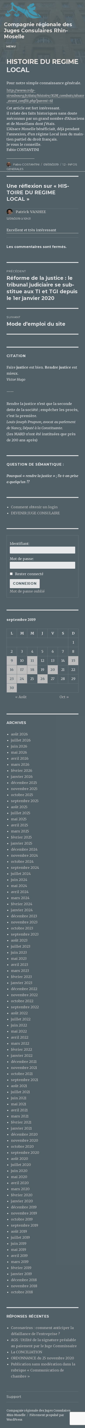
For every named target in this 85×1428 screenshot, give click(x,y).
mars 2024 (20, 898)
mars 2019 (20, 1262)
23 (12, 679)
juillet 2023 (20, 946)
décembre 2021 (24, 1061)
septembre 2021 (24, 1080)
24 (22, 679)
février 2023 (21, 977)
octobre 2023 (22, 928)
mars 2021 (20, 1116)
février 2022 (21, 1049)
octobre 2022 (22, 1001)
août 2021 (19, 1086)
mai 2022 (19, 1031)
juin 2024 (19, 880)
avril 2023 (19, 964)
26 (42, 679)
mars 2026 (20, 764)
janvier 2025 (21, 843)
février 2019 (21, 1268)
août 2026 (19, 734)
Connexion (25, 583)
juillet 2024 (21, 873)
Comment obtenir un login (34, 507)
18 (32, 669)
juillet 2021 (20, 1092)
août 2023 (19, 940)
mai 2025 (19, 819)
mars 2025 (20, 831)
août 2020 (19, 1158)
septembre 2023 (25, 934)
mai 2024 (19, 886)
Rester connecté (29, 574)
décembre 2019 (24, 1207)
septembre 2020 (25, 1152)
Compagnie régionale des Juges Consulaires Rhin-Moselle (38, 30)
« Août (21, 697)
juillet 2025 (20, 813)
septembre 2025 (25, 801)
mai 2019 (18, 1249)
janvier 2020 (22, 1201)
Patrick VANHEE (31, 212)
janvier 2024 (22, 910)
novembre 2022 (24, 995)
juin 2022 (19, 1025)
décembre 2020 (24, 1134)
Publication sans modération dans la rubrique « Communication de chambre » (43, 1370)
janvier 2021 (21, 1128)
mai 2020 (19, 1177)
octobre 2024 (22, 861)
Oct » (64, 697)
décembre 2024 (24, 849)
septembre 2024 (25, 867)
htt (45, 95)
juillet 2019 (20, 1237)
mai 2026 (19, 752)
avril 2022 (19, 1037)
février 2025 (21, 837)
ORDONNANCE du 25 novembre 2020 (42, 1358)
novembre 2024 (24, 855)
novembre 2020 (24, 1140)
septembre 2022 (25, 1007)
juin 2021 (18, 1098)
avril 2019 (19, 1255)
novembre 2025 (24, 789)
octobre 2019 (22, 1219)
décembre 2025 (24, 782)
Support (14, 1397)
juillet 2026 (21, 740)
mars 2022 (20, 1043)
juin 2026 (19, 746)
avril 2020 (20, 1183)
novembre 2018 (24, 1286)
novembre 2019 (24, 1213)
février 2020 (21, 1195)
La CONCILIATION (26, 1352)
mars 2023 (20, 970)
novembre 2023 (24, 922)
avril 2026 (20, 758)
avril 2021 (19, 1110)
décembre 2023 (24, 916)
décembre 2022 (24, 989)
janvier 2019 (21, 1274)
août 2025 (19, 807)
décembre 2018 (24, 1280)
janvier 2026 (22, 776)
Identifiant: (19, 543)
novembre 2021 (24, 1067)
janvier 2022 (21, 1055)
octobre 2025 (22, 795)
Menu (11, 46)
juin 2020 (19, 1171)
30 (12, 688)
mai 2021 (18, 1104)
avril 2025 (19, 825)
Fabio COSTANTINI (26, 164)
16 (12, 669)
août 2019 (19, 1231)
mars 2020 (20, 1189)
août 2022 (19, 1013)
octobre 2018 (22, 1292)
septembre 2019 (24, 1225)
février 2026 (21, 770)
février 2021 (21, 1122)
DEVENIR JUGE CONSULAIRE (35, 513)
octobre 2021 (22, 1074)
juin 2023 (19, 952)
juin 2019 (18, 1243)
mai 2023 (19, 958)
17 (22, 669)
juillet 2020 (21, 1164)
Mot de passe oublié (27, 591)
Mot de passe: (22, 559)
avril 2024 (20, 892)
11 (32, 660)
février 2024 (21, 904)
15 (73, 660)
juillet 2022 (21, 1019)
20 (52, 669)
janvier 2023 (21, 983)
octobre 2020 (22, 1146)
